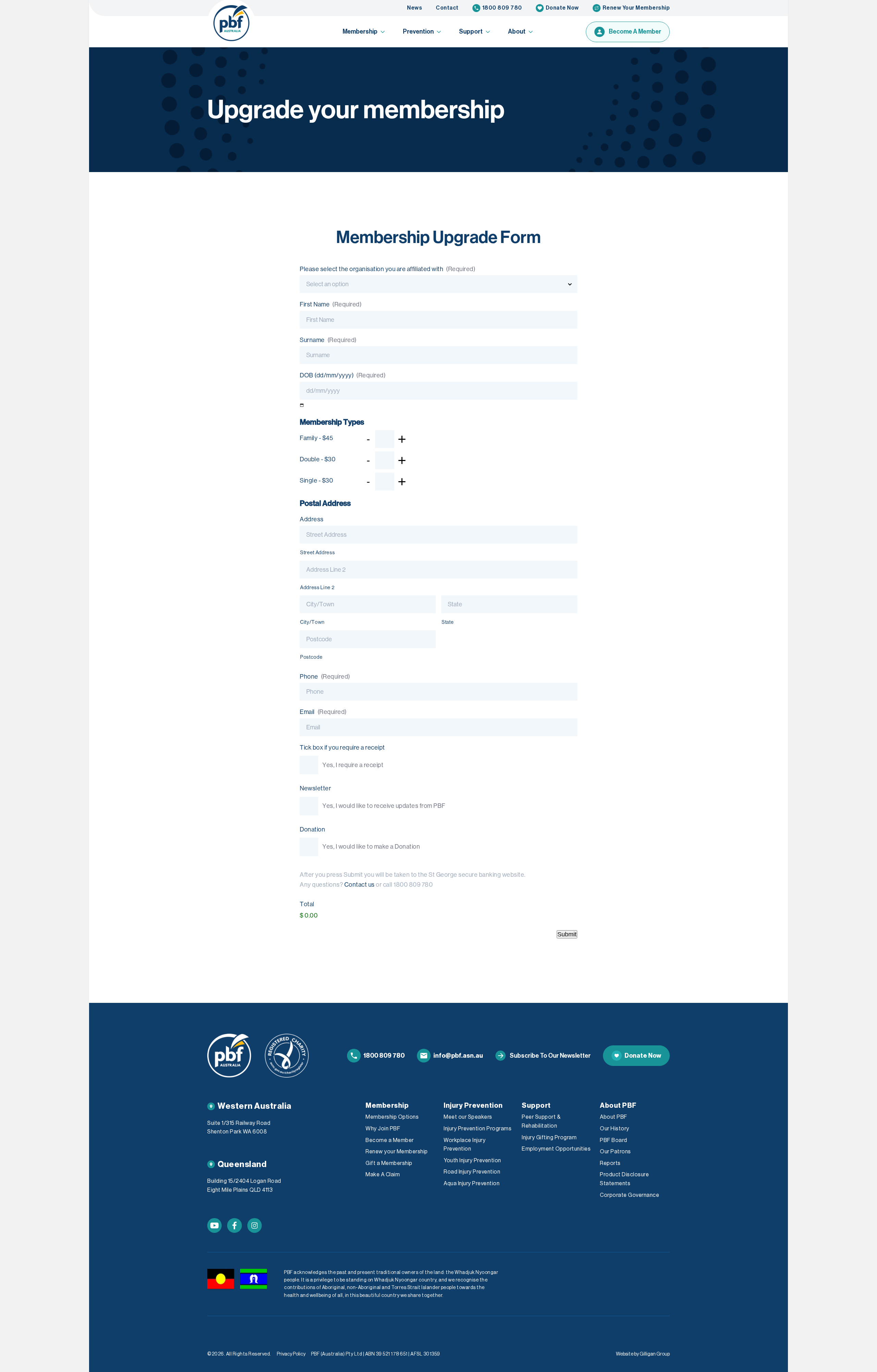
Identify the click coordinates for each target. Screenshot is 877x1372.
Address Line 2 (317, 587)
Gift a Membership (389, 1163)
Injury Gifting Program (549, 1137)
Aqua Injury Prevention (471, 1183)
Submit (567, 934)
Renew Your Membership (636, 8)
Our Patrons (615, 1151)
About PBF (613, 1117)
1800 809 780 (502, 8)
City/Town (312, 622)
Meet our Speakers (468, 1117)
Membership (360, 31)
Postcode (311, 657)
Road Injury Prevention (472, 1172)
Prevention (418, 31)
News (414, 8)
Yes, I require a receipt (352, 765)
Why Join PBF (383, 1128)
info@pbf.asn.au (458, 1056)
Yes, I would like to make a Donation (371, 846)
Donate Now (562, 8)
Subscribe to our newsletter (550, 1056)
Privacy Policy (291, 1354)
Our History (614, 1128)
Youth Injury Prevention (472, 1160)
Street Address (317, 552)
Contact (447, 8)
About (517, 31)
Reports (610, 1163)
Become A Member (635, 31)
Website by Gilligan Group (643, 1354)
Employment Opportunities (556, 1149)
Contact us (359, 884)
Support (471, 31)
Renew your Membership (397, 1151)
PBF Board (613, 1140)
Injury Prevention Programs (477, 1128)
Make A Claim (383, 1174)
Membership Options (392, 1117)
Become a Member (390, 1140)
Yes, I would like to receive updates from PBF (383, 805)
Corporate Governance (629, 1195)
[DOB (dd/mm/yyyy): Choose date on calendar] (302, 405)
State (448, 622)
